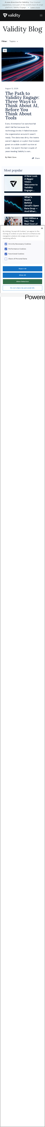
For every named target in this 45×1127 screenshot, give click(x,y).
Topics (12, 41)
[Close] (42, 228)
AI (5, 51)
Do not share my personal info (22, 288)
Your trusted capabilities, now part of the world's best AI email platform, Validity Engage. (22, 5)
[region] (22, 676)
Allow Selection (22, 281)
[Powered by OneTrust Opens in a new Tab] (34, 295)
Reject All (22, 269)
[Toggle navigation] (41, 15)
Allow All (22, 275)
